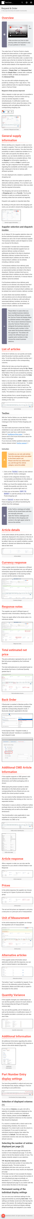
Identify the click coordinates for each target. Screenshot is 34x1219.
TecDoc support (22, 443)
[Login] (31, 2)
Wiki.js (3, 1217)
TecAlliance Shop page (14, 434)
